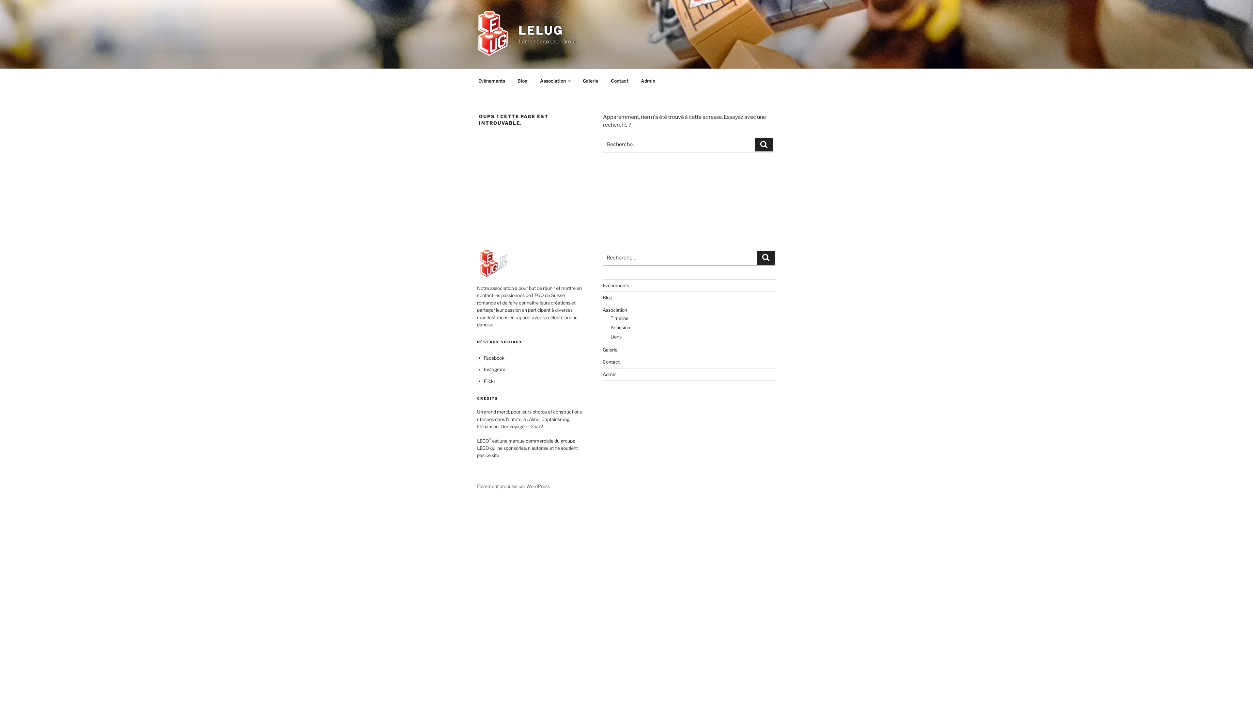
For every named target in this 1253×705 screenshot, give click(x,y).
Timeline (619, 318)
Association (553, 81)
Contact (619, 81)
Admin (648, 81)
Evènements (491, 81)
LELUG (540, 30)
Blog (523, 81)
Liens (616, 336)
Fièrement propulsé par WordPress (513, 486)
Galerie (590, 81)
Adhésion (620, 327)
